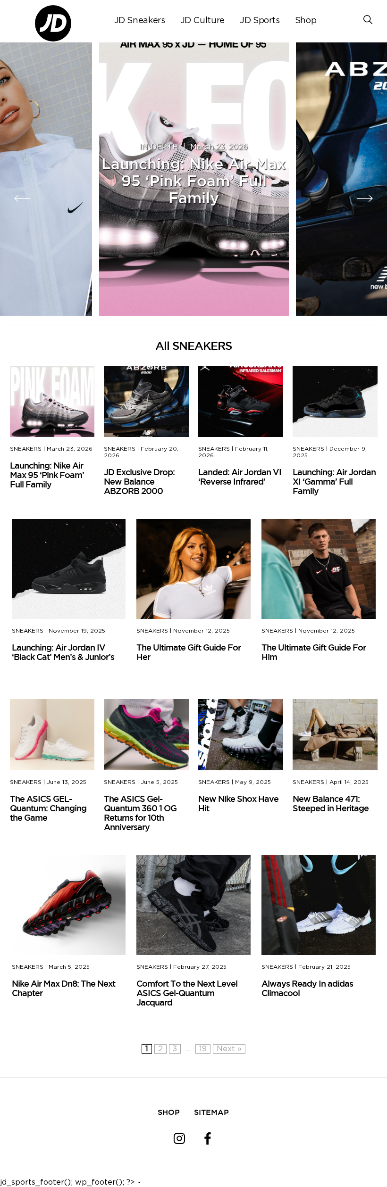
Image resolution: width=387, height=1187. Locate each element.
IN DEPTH (159, 147)
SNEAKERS (26, 449)
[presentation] (22, 198)
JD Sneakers (139, 20)
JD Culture (202, 20)
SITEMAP (211, 1112)
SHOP (169, 1112)
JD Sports (260, 20)
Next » (229, 1049)
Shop (306, 20)
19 (203, 1049)
